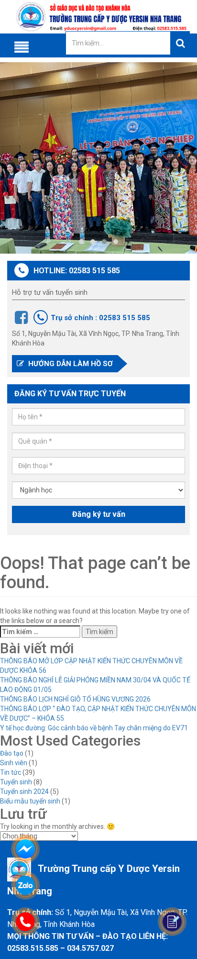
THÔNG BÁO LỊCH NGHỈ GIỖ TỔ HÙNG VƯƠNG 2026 (75, 699)
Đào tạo (11, 753)
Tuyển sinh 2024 (24, 791)
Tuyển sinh (16, 782)
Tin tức (10, 772)
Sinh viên (13, 763)
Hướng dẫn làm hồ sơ (69, 363)
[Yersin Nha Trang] (98, 16)
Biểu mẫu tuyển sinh (30, 801)
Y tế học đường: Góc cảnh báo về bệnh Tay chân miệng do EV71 (94, 728)
